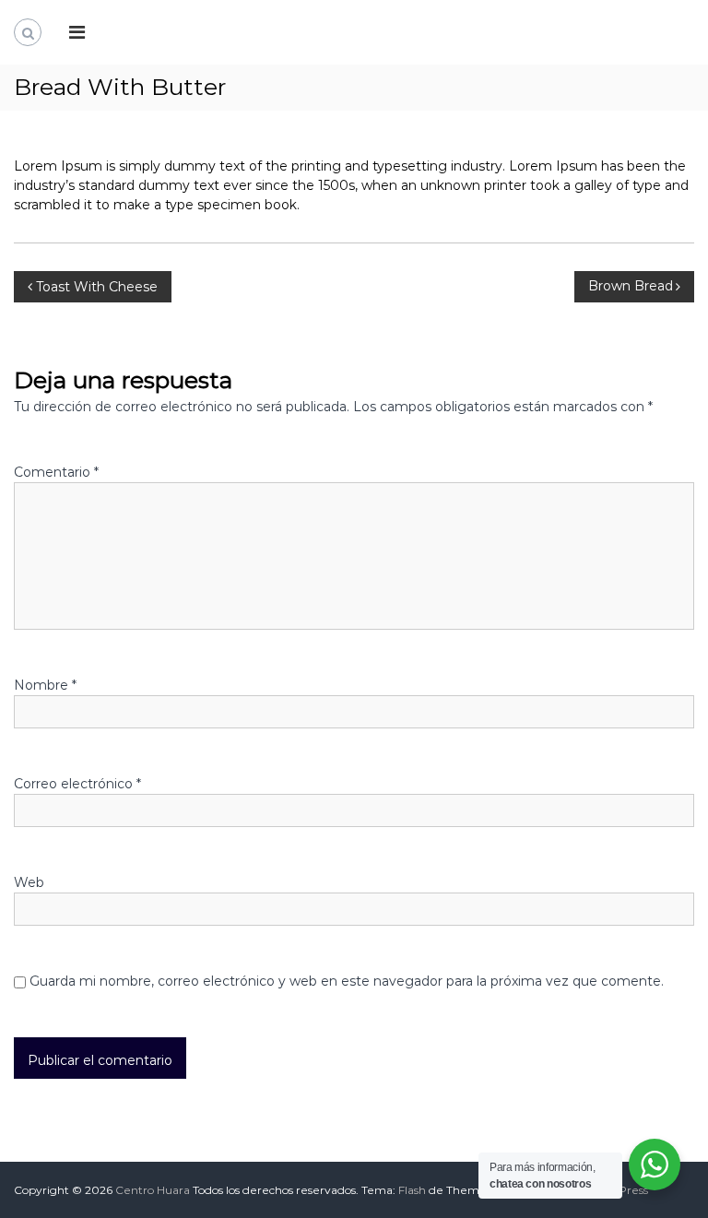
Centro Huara (152, 1190)
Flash (412, 1190)
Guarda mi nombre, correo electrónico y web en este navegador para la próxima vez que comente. (347, 981)
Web (29, 882)
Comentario (56, 472)
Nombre (45, 685)
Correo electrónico (77, 783)
